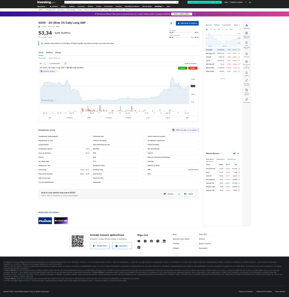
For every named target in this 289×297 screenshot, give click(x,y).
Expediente (203, 248)
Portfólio (176, 243)
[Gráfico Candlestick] (40, 63)
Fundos (80, 10)
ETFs (40, 10)
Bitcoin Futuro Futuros (213, 68)
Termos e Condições (246, 291)
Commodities (226, 25)
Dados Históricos (54, 58)
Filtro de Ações (147, 6)
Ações (236, 25)
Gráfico (49, 52)
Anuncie (202, 239)
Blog (174, 234)
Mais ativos (210, 159)
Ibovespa (209, 50)
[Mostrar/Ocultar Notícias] (65, 63)
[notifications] (246, 2)
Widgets (176, 248)
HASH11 (113, 10)
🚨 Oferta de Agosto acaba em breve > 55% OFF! (204, 2)
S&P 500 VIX (210, 64)
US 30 (208, 60)
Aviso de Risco (280, 291)
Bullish (190, 194)
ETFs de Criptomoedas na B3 (93, 10)
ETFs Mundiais (71, 10)
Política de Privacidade (264, 291)
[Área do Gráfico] (45, 63)
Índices (216, 25)
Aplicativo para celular (181, 239)
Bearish (171, 194)
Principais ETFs (51, 10)
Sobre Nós (203, 234)
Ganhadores (220, 159)
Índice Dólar (210, 71)
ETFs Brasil (61, 10)
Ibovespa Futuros (212, 53)
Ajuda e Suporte (205, 243)
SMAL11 (127, 10)
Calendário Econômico (132, 6)
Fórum (58, 52)
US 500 (208, 57)
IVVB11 (120, 10)
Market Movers (212, 153)
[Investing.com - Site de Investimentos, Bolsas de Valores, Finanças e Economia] (46, 2)
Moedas (209, 25)
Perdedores (231, 159)
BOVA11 (106, 10)
